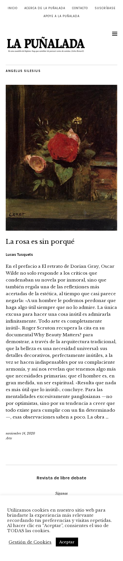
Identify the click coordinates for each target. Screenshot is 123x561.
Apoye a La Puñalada (61, 16)
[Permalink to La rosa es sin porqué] (61, 229)
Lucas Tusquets (19, 254)
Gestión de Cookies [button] (30, 542)
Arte (9, 438)
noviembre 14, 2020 (20, 433)
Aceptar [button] (67, 542)
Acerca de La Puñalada (44, 8)
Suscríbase (105, 8)
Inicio (12, 8)
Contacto (80, 8)
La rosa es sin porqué (40, 242)
